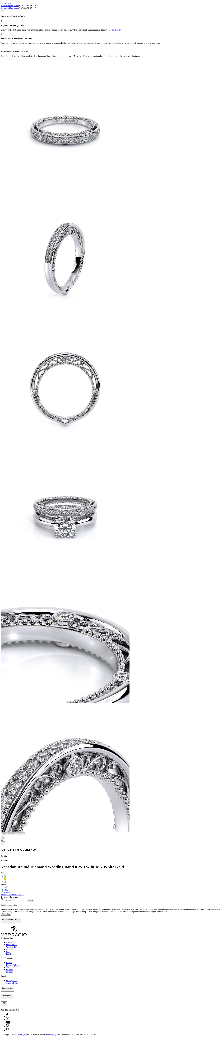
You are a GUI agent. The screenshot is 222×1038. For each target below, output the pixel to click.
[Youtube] (8, 1023)
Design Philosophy (14, 965)
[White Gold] (5, 876)
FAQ (8, 951)
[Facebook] (7, 1016)
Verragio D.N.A (12, 967)
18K (6, 890)
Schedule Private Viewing (12, 895)
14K (6, 887)
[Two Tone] (5, 882)
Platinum (7, 892)
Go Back (7, 3)
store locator (116, 30)
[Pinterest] (7, 1030)
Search (30, 900)
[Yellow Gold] (5, 879)
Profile (9, 954)
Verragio (21, 1035)
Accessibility (11, 949)
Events (9, 963)
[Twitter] (7, 1019)
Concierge (10, 942)
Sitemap (9, 972)
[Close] (3, 10)
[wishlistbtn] (3, 837)
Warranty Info (11, 947)
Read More (6, 914)
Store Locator (11, 945)
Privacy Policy (12, 980)
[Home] (14, 936)
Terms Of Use (12, 983)
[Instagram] (7, 1027)
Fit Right (9, 969)
